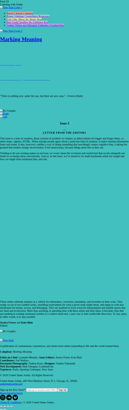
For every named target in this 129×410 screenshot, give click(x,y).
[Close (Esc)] (1, 406)
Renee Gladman (28, 16)
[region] (64, 180)
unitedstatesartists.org (11, 383)
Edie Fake (24, 19)
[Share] (4, 406)
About (9, 393)
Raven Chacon (20, 13)
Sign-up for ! (13, 389)
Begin (3, 393)
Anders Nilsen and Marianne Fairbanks (35, 25)
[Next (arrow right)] (4, 409)
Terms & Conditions (11, 402)
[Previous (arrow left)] (1, 409)
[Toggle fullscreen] (8, 406)
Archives (18, 393)
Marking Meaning (21, 39)
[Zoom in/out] (11, 406)
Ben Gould (27, 22)
